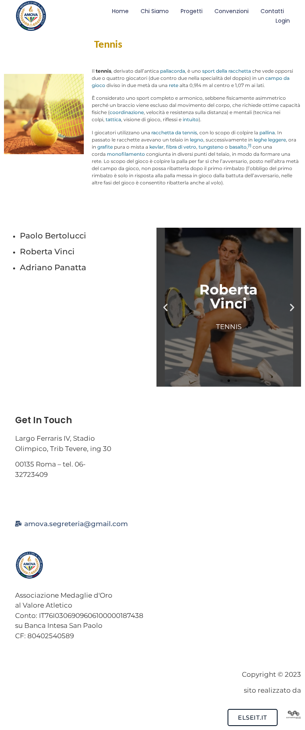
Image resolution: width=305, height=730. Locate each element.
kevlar (156, 147)
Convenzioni (231, 11)
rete (173, 85)
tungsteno (211, 147)
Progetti (192, 11)
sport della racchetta (226, 71)
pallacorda (172, 71)
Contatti (272, 11)
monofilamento (126, 154)
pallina (267, 133)
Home (120, 11)
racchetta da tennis (174, 133)
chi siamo (155, 11)
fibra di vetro (181, 147)
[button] (165, 307)
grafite (105, 147)
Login (283, 21)
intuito (191, 119)
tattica (113, 119)
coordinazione (127, 112)
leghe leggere (270, 140)
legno (196, 140)
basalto (238, 147)
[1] (249, 145)
